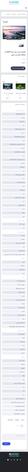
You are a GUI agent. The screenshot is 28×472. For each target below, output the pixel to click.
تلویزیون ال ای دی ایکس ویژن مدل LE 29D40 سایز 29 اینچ (7, 93)
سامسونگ (20, 95)
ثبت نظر (6, 444)
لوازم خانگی (10, 420)
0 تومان (20, 98)
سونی (23, 420)
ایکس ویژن (7, 95)
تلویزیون (17, 420)
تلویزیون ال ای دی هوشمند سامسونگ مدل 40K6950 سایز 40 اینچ (20, 93)
